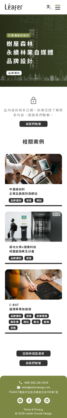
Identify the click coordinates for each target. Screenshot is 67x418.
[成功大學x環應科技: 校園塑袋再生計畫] (33, 238)
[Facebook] (29, 400)
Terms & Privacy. (33, 409)
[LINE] (20, 400)
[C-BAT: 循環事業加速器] (33, 301)
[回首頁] (14, 7)
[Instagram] (38, 400)
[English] (49, 7)
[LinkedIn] (47, 400)
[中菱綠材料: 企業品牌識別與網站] (33, 180)
